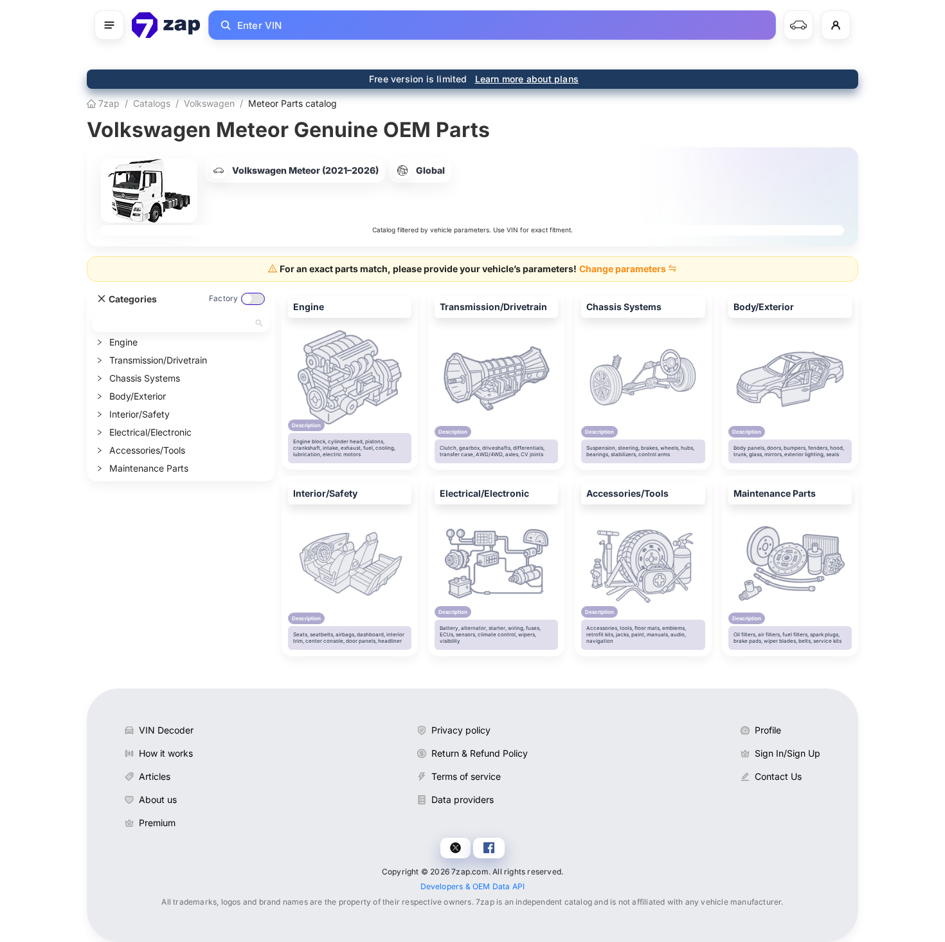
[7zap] (166, 25)
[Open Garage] (798, 25)
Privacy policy (461, 730)
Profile (768, 730)
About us (158, 799)
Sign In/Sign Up (787, 753)
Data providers (462, 799)
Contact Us (778, 776)
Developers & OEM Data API (472, 886)
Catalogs (151, 103)
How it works (166, 753)
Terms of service (466, 776)
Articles (154, 776)
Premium (157, 822)
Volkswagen (209, 103)
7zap (108, 103)
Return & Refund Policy (479, 753)
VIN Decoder (166, 730)
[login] (836, 25)
